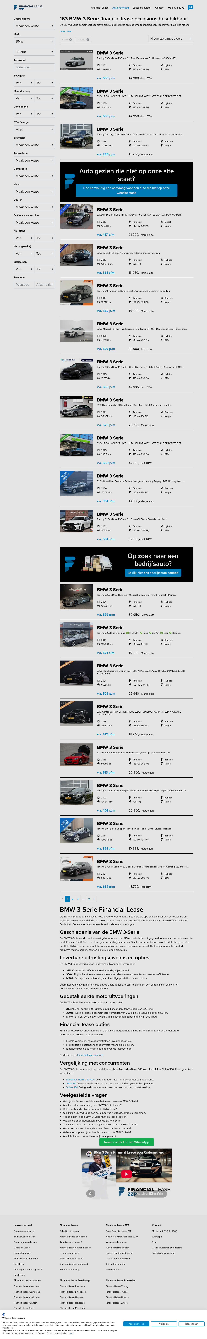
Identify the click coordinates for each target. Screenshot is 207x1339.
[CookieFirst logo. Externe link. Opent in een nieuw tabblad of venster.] (3, 1314)
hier (71, 1333)
